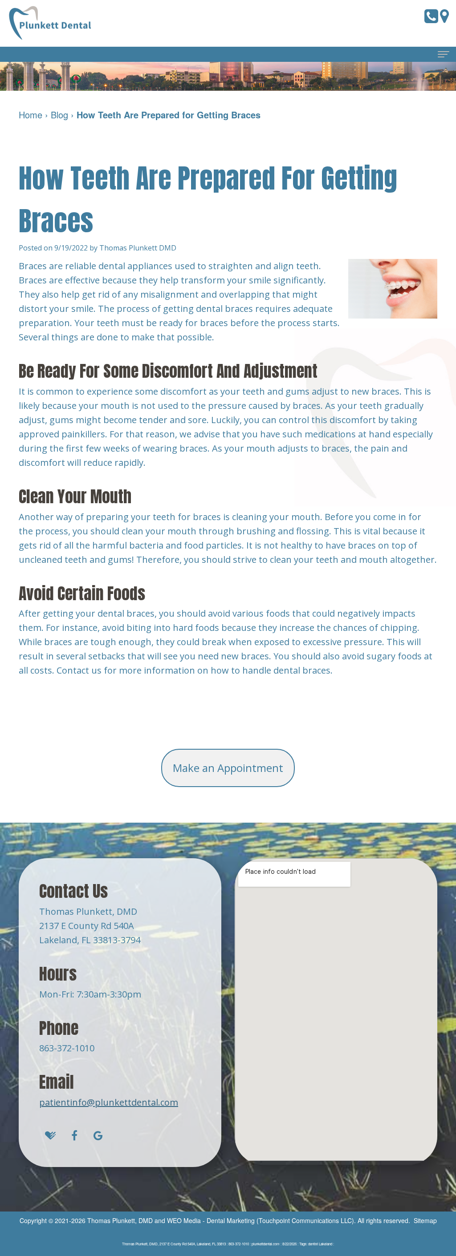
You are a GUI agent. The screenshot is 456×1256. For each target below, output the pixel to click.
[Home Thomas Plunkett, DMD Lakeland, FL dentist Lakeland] (51, 23)
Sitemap (425, 1220)
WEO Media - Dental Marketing (211, 1220)
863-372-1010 (66, 1048)
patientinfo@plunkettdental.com (108, 1102)
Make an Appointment (228, 767)
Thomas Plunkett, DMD (120, 1220)
